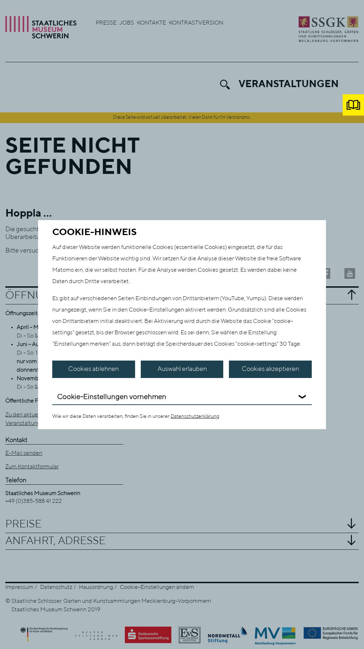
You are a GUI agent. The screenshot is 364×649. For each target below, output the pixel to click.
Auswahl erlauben (182, 369)
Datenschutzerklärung (195, 416)
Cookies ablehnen (93, 369)
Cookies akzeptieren (270, 369)
